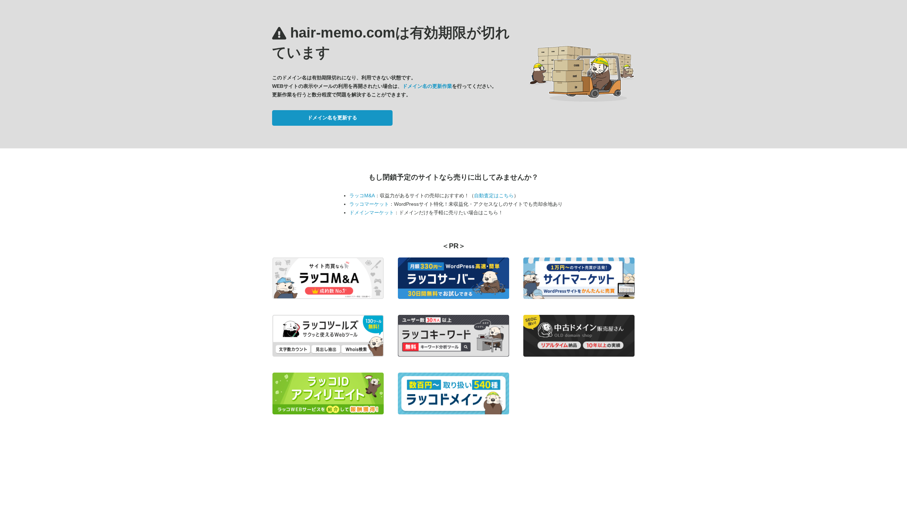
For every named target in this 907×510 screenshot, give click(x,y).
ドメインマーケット (371, 212)
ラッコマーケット (369, 204)
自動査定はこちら (494, 195)
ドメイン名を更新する (332, 117)
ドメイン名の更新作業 (427, 86)
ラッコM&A (362, 195)
